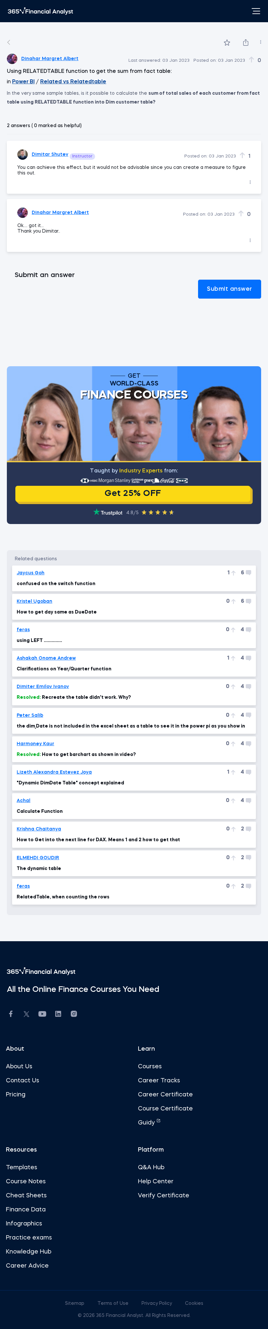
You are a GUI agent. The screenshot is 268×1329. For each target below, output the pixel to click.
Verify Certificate (163, 1196)
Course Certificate (165, 1109)
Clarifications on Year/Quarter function (64, 669)
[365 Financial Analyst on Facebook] (11, 1015)
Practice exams (29, 1238)
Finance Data (26, 1210)
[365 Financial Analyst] (40, 11)
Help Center (156, 1182)
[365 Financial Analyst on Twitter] (26, 1015)
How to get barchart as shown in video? (76, 754)
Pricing (15, 1095)
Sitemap (75, 1303)
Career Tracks (159, 1081)
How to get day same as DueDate (57, 612)
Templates (21, 1168)
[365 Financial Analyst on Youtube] (42, 1015)
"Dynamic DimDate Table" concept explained (70, 783)
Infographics (24, 1224)
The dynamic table (39, 868)
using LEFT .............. (39, 640)
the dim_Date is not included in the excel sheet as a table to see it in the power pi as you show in (131, 726)
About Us (19, 1067)
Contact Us (22, 1081)
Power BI (23, 82)
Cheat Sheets (26, 1196)
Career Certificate (165, 1095)
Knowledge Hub (28, 1252)
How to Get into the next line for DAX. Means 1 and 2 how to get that (98, 840)
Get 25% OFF (133, 493)
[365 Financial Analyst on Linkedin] (58, 1015)
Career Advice (27, 1266)
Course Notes (26, 1182)
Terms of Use (113, 1303)
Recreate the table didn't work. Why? (74, 697)
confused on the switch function (56, 584)
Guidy (147, 1123)
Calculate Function (40, 811)
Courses (150, 1067)
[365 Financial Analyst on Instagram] (74, 1015)
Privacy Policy (157, 1303)
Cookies (194, 1303)
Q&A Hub (151, 1168)
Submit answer (229, 289)
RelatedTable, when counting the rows (63, 897)
